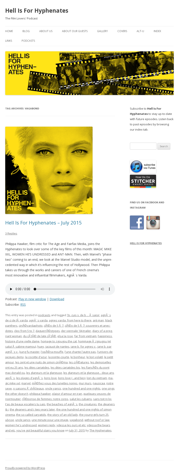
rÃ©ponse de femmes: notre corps (45, 399)
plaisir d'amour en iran (67, 394)
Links (8, 41)
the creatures (88, 404)
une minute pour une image (50, 420)
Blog (26, 31)
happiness (105, 336)
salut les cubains (81, 399)
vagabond (76, 420)
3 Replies (11, 233)
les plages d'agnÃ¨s (29, 378)
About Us (45, 31)
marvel (26, 383)
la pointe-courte (58, 357)
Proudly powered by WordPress (25, 468)
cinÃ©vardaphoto (31, 326)
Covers (122, 31)
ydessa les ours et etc (71, 425)
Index (157, 31)
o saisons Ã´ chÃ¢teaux (28, 388)
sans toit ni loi (102, 399)
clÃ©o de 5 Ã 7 (54, 326)
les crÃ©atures (79, 362)
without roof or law (96, 420)
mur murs (85, 383)
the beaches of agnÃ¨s (62, 404)
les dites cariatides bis (65, 367)
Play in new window (32, 299)
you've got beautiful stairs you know (40, 430)
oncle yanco (53, 388)
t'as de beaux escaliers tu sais (25, 404)
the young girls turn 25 (93, 415)
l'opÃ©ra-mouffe (52, 352)
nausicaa (99, 383)
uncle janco (22, 420)
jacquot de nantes (57, 346)
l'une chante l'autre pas (80, 352)
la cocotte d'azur (36, 357)
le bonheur (78, 357)
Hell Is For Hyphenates (36, 10)
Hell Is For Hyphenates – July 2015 (43, 222)
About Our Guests (75, 31)
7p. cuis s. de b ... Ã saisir (83, 315)
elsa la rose (65, 336)
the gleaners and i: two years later (32, 409)
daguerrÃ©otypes (48, 331)
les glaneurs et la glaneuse (44, 373)
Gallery (102, 31)
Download (57, 299)
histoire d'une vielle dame (22, 341)
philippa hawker (40, 394)
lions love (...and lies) (71, 378)
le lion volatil (94, 357)
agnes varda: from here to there (70, 320)
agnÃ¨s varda (38, 320)
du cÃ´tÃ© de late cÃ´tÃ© (39, 336)
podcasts (44, 315)
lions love (50, 378)
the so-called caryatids (31, 415)
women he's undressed (21, 425)
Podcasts (28, 41)
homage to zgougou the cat (59, 341)
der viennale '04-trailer (76, 331)
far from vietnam (85, 336)
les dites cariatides (36, 367)
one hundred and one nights (81, 388)
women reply (46, 425)
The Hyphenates (101, 430)
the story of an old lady (62, 415)
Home (9, 31)
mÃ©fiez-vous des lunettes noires (54, 383)
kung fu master (29, 352)
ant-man (98, 320)
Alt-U (140, 31)
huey (40, 346)
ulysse (9, 420)
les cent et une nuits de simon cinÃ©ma (41, 362)
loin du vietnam (97, 378)
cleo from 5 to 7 (24, 331)
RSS (23, 304)
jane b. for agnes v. (83, 346)
